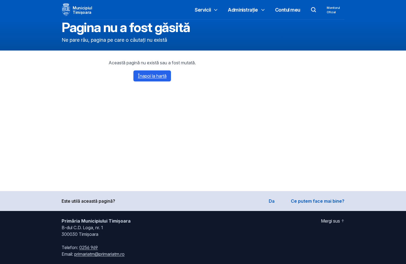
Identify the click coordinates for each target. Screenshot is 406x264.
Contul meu (287, 10)
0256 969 (88, 247)
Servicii (203, 10)
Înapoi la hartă (152, 76)
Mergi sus (330, 221)
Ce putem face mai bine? (317, 201)
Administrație (243, 10)
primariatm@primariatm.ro (99, 254)
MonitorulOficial (333, 10)
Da (272, 201)
